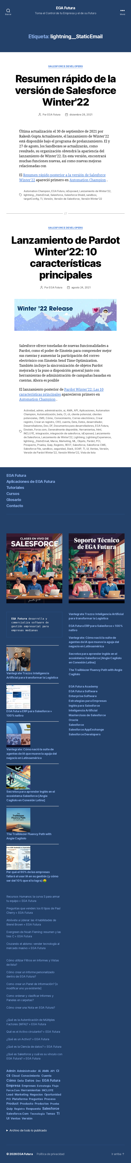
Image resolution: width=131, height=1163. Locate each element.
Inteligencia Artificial (83, 710)
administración (53, 410)
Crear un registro (44, 422)
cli (68, 414)
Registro (59, 444)
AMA (70, 410)
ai (64, 410)
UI (87, 448)
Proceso (49, 1099)
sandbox (91, 195)
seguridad (60, 448)
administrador (27, 1071)
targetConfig (31, 198)
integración (42, 433)
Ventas (94, 448)
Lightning (79, 437)
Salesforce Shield (74, 195)
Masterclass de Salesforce (87, 715)
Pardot (91, 441)
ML (74, 441)
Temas (50, 1113)
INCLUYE (29, 433)
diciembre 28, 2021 (80, 114)
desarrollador (94, 422)
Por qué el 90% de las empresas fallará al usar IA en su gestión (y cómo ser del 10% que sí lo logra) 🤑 (32, 876)
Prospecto (30, 444)
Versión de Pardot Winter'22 (40, 452)
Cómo (49, 418)
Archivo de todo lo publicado (28, 1130)
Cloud (16, 1075)
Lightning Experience (98, 437)
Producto (26, 1103)
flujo (55, 1085)
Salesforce (56, 195)
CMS (41, 418)
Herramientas (87, 429)
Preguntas (36, 1099)
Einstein (28, 429)
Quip (50, 444)
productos (42, 1103)
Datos (81, 422)
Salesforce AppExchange (86, 729)
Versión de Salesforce (67, 198)
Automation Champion (87, 180)
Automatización (46, 414)
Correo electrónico (83, 418)
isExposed (72, 191)
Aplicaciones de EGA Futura (30, 481)
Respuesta (33, 1108)
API (76, 410)
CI (65, 414)
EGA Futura (65, 8)
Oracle (73, 720)
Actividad (29, 410)
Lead (9, 1094)
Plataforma (19, 1099)
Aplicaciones (86, 410)
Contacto (14, 505)
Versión (48, 198)
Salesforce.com (17, 1113)
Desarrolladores (33, 425)
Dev (46, 425)
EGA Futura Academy (83, 686)
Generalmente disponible (63, 429)
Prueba (41, 444)
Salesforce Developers (65, 66)
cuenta (66, 422)
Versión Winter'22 (91, 198)
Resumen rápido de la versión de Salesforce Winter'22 (65, 90)
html (98, 429)
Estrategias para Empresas (87, 700)
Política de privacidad (50, 1154)
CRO (58, 422)
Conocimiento (62, 418)
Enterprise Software (83, 696)
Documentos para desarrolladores (74, 425)
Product (12, 1103)
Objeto (81, 441)
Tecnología (37, 1113)
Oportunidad (52, 1094)
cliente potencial (81, 414)
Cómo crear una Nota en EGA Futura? (30, 1007)
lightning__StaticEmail (36, 195)
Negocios (36, 1094)
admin (39, 410)
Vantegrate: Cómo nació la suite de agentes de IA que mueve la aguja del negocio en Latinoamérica (31, 754)
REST (68, 444)
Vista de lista (88, 452)
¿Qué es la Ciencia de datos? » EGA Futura (33, 1046)
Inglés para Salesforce (84, 705)
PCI (98, 441)
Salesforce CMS (96, 444)
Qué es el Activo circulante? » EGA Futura (33, 1031)
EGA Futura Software (83, 691)
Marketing (65, 441)
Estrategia (44, 1085)
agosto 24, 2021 (81, 287)
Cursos (12, 493)
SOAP (78, 448)
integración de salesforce (65, 433)
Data (74, 422)
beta (59, 414)
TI (41, 198)
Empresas (29, 1085)
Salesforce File (32, 448)
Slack (70, 448)
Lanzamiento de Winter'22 (95, 191)
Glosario (13, 499)
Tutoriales (15, 487)
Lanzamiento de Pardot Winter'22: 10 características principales (65, 257)
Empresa (13, 1086)
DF (51, 425)
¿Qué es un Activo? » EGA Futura (27, 1039)
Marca (54, 441)
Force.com (40, 429)
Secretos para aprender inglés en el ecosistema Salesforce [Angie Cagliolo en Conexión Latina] (30, 796)
